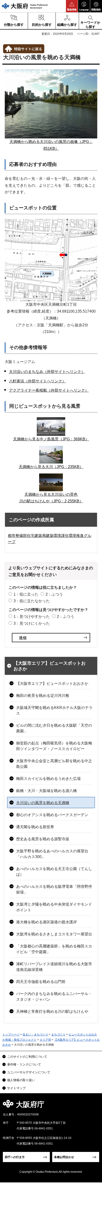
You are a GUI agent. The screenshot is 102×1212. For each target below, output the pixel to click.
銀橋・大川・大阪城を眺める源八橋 (46, 791)
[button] (72, 6)
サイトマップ (16, 1088)
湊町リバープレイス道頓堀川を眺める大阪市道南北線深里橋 (54, 967)
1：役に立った (26, 594)
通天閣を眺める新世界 (35, 827)
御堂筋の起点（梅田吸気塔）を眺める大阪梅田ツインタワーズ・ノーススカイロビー (54, 746)
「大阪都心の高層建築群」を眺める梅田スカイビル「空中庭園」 (54, 949)
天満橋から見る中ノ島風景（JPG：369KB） (51, 439)
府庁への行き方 (15, 1157)
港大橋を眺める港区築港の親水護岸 (46, 922)
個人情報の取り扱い (21, 1080)
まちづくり (58, 1034)
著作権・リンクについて (24, 1064)
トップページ (10, 1034)
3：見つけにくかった (32, 623)
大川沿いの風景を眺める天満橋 (42, 803)
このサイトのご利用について (27, 1056)
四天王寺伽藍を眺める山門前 (40, 982)
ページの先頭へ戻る (92, 1105)
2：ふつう (54, 594)
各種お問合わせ (64, 1157)
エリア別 (45, 1039)
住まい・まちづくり (35, 1034)
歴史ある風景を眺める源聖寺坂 (42, 839)
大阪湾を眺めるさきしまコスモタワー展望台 (54, 934)
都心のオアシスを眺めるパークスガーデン (52, 815)
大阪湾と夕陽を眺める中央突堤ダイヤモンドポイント (54, 907)
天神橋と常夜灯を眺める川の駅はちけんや (52, 1011)
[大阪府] (24, 6)
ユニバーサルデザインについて (28, 1072)
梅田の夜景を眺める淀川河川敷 (42, 696)
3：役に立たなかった (32, 601)
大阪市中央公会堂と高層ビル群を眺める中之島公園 (54, 764)
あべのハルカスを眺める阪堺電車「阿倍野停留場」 (54, 889)
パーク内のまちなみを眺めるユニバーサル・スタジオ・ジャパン (54, 996)
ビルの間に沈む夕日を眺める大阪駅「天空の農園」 (54, 728)
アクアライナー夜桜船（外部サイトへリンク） (49, 390)
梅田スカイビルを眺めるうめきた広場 (48, 779)
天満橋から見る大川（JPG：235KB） (51, 467)
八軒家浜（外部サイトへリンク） (37, 381)
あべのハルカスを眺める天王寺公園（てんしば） (54, 871)
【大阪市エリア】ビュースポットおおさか (50, 666)
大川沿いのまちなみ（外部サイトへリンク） (47, 372)
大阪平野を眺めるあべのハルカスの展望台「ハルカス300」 (52, 854)
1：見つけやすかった (32, 617)
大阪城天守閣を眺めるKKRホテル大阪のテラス (54, 710)
